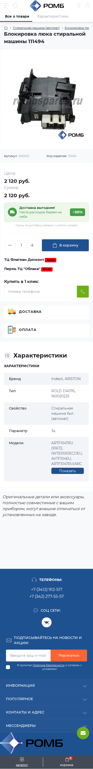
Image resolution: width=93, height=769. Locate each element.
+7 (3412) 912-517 (46, 589)
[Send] (83, 292)
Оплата (27, 330)
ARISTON (73, 379)
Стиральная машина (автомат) (36, 28)
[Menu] (6, 5)
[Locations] (78, 5)
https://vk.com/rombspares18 (47, 622)
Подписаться (69, 655)
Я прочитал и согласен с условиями (49, 667)
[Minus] (9, 245)
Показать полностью (68, 471)
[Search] (15, 5)
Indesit (57, 379)
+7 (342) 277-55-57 (46, 596)
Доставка (30, 311)
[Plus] (32, 245)
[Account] (87, 5)
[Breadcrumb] (6, 28)
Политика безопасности (48, 665)
